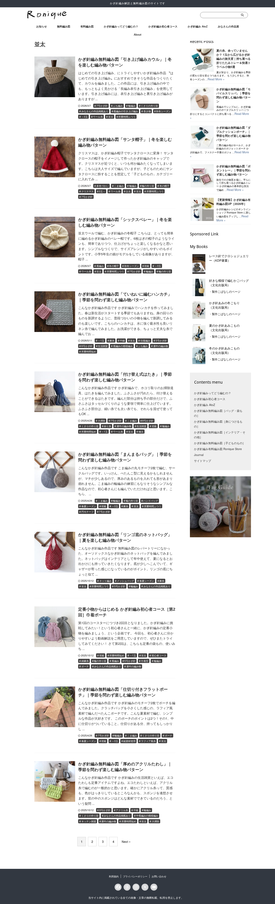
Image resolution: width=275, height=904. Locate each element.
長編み (100, 266)
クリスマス (87, 191)
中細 (122, 340)
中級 (136, 810)
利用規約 (114, 876)
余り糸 (107, 426)
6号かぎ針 (87, 346)
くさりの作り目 (149, 105)
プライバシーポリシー (135, 876)
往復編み (145, 340)
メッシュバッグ (125, 580)
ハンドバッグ (150, 500)
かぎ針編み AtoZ (198, 26)
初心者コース (159, 655)
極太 (141, 431)
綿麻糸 (85, 660)
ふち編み (118, 105)
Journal (199, 455)
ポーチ (85, 666)
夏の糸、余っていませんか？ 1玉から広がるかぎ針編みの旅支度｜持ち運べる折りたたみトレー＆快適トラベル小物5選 (233, 58)
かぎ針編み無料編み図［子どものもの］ (219, 443)
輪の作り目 (148, 185)
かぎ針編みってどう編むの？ (121, 26)
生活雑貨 (103, 346)
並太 (110, 116)
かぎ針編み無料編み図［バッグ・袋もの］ (218, 413)
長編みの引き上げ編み (126, 111)
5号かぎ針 (161, 340)
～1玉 (101, 340)
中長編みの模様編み (147, 815)
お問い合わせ (159, 876)
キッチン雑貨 (88, 821)
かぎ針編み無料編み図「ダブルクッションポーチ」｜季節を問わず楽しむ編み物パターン (233, 133)
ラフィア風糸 (148, 741)
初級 (146, 266)
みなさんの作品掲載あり (94, 111)
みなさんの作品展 (228, 26)
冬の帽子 (164, 185)
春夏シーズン (88, 506)
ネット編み (105, 580)
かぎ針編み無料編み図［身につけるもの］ (218, 423)
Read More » (216, 79)
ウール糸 (98, 116)
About (137, 34)
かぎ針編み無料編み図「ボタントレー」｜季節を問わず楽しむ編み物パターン (233, 170)
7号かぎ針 (102, 105)
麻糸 (112, 340)
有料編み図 (87, 26)
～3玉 (84, 116)
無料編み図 (63, 26)
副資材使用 (129, 741)
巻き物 (147, 111)
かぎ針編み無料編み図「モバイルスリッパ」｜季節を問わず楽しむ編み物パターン (233, 95)
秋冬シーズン (163, 111)
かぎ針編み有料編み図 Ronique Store (218, 449)
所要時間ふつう (127, 116)
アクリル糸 (122, 810)
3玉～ (102, 191)
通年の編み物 (160, 346)
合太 (128, 191)
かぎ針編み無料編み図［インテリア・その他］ (219, 434)
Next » (126, 841)
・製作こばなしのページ (224, 291)
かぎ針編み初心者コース (162, 26)
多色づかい (102, 185)
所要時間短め (88, 351)
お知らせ (41, 26)
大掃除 (101, 420)
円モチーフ (87, 511)
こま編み (119, 185)
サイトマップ (202, 461)
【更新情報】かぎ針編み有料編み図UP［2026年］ (233, 202)
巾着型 (144, 660)
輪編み (132, 105)
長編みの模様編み (123, 346)
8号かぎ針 (147, 420)
